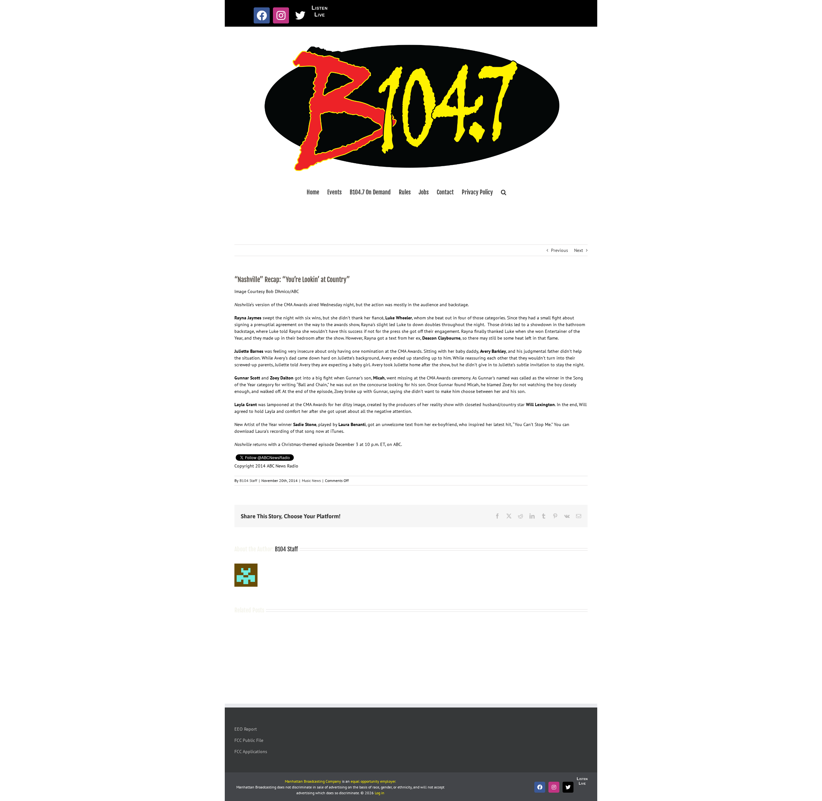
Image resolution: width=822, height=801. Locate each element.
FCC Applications (250, 751)
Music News (311, 480)
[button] (503, 192)
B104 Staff (248, 480)
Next (578, 250)
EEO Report (245, 729)
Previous (559, 250)
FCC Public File (248, 740)
